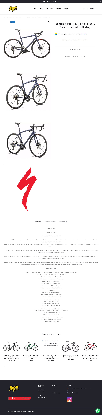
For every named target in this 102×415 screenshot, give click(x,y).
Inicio (35, 9)
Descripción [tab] (38, 221)
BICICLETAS (9, 17)
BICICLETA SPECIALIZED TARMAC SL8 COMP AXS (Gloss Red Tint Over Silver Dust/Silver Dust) (90, 357)
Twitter (76, 56)
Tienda (41, 9)
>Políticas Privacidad (56, 392)
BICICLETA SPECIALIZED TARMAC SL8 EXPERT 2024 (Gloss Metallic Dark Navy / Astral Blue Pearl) (12, 357)
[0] (91, 8)
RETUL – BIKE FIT (49, 9)
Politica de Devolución (42, 397)
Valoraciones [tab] (62, 221)
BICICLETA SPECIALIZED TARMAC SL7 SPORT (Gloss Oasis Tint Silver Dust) (31, 357)
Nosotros (58, 9)
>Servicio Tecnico (41, 392)
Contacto (66, 9)
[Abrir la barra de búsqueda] (84, 8)
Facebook (68, 56)
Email (84, 56)
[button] (48, 22)
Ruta (14, 17)
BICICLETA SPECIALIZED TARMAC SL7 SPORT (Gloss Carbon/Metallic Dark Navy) (51, 357)
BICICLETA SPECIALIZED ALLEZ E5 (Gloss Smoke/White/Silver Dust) (70, 356)
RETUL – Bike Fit (41, 390)
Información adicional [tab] (49, 221)
